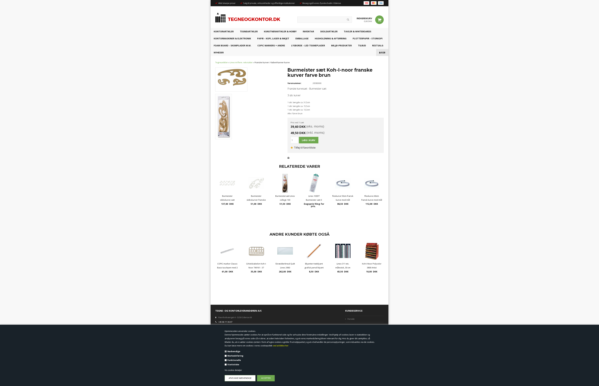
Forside (351, 319)
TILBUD (362, 45)
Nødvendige (233, 351)
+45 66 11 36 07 (225, 321)
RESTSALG (377, 45)
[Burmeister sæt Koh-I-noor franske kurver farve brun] (231, 79)
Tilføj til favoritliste (304, 147)
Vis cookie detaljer (233, 370)
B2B (383, 52)
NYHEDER (219, 52)
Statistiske (233, 364)
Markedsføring (235, 355)
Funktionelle (234, 360)
